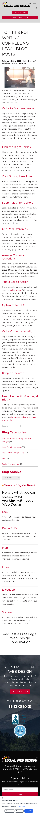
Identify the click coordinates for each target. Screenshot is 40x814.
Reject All (19, 811)
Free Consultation (20, 17)
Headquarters (28, 766)
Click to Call (20, 12)
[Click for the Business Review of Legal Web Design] (20, 719)
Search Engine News (19, 485)
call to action (15, 290)
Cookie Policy (21, 806)
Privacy (17, 766)
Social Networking (10, 464)
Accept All (28, 811)
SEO (4, 458)
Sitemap (9, 766)
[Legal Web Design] (16, 6)
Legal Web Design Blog (13, 453)
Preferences (9, 811)
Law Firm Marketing (11, 447)
